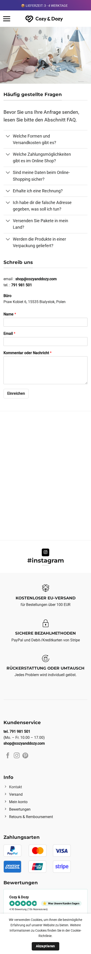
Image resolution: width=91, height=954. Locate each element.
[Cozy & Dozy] (44, 19)
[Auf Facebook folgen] (8, 756)
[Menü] (6, 18)
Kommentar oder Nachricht (28, 353)
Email (9, 333)
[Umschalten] (8, 136)
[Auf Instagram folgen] (45, 552)
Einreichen (16, 393)
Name (10, 314)
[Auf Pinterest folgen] (25, 756)
